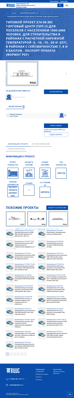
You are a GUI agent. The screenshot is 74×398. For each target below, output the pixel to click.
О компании (40, 371)
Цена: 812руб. (16, 115)
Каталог (14, 13)
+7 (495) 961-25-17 (16, 379)
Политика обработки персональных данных (17, 394)
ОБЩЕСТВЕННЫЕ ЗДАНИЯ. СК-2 (29, 13)
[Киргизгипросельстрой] (12, 173)
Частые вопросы (56, 92)
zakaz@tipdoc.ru (16, 385)
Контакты (39, 380)
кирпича (45, 192)
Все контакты (54, 1)
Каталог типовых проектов (59, 372)
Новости (38, 377)
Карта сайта (64, 1)
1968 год (61, 173)
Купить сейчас (56, 126)
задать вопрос (56, 135)
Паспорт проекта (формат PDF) (13, 191)
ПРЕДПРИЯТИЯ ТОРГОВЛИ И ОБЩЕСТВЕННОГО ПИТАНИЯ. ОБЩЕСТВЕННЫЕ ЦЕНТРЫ (33, 16)
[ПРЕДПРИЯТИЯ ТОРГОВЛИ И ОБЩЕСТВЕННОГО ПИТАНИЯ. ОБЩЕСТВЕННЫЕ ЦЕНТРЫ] (45, 173)
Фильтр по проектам (57, 208)
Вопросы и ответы (42, 374)
